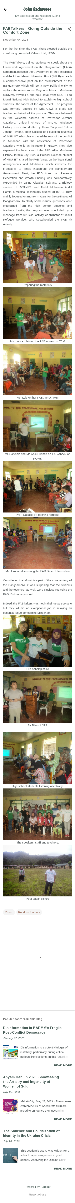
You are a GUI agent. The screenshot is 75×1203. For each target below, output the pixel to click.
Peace (9, 912)
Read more (63, 1065)
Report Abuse (37, 1194)
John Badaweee (38, 9)
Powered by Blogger (37, 1186)
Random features (29, 912)
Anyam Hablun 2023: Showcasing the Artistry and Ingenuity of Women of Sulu (31, 1081)
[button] (69, 29)
